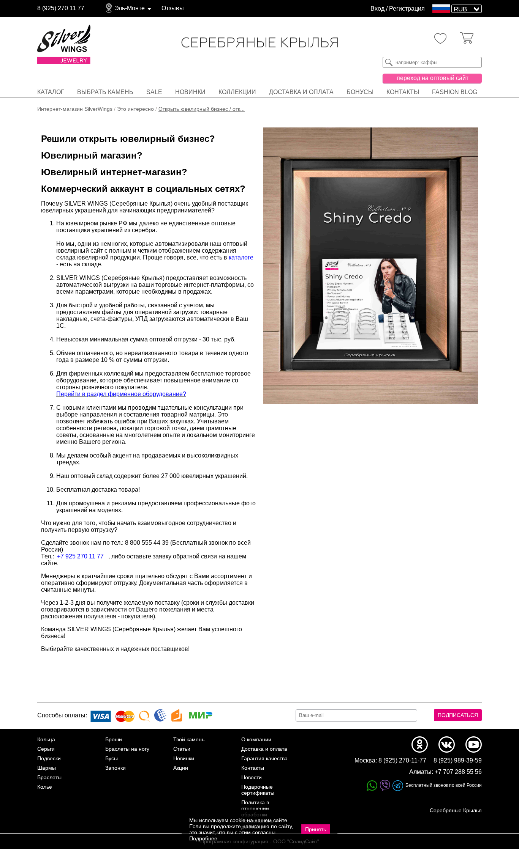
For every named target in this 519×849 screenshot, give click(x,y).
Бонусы (360, 92)
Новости (251, 777)
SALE (154, 92)
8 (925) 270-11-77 (402, 760)
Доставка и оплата (301, 92)
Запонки (115, 768)
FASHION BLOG (454, 92)
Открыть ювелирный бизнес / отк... (201, 109)
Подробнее (203, 838)
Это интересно (135, 109)
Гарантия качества (264, 758)
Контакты (402, 92)
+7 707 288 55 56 (458, 772)
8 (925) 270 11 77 (60, 8)
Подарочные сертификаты (257, 790)
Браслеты (49, 777)
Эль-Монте (129, 8)
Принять (315, 829)
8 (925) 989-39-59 (458, 760)
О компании (256, 739)
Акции (180, 768)
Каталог (50, 92)
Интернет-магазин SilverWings (74, 109)
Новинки (190, 92)
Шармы (46, 768)
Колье (44, 787)
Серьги (46, 749)
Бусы (111, 758)
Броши (113, 739)
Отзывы (172, 8)
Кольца (46, 739)
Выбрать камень (105, 92)
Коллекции (237, 92)
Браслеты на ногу (127, 749)
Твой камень (188, 739)
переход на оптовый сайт (432, 78)
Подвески (49, 758)
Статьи (181, 749)
